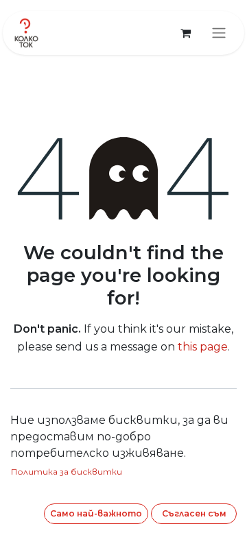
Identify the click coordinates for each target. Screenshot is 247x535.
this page (203, 346)
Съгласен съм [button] (194, 513)
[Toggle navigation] (218, 33)
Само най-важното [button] (96, 513)
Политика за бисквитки (66, 471)
